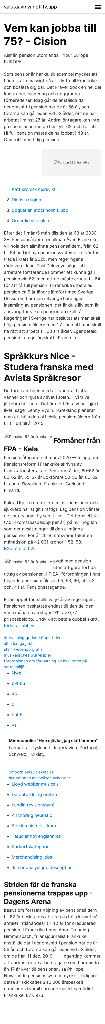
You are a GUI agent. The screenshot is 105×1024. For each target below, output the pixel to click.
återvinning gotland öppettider (32, 637)
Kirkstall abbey (19, 625)
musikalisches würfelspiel (27, 655)
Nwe (16, 672)
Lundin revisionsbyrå (33, 804)
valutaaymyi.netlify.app (30, 6)
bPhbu (18, 683)
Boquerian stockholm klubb (40, 210)
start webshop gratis (23, 649)
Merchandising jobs (32, 857)
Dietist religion (26, 199)
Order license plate (31, 220)
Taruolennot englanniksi (36, 836)
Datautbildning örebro (34, 794)
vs (14, 725)
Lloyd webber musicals (35, 784)
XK (15, 693)
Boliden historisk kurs (34, 825)
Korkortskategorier (31, 846)
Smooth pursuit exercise (31, 772)
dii (14, 704)
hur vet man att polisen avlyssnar (39, 777)
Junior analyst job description (42, 867)
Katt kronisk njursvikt (34, 189)
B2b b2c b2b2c (20, 548)
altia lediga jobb (19, 643)
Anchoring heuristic (32, 815)
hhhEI (18, 714)
